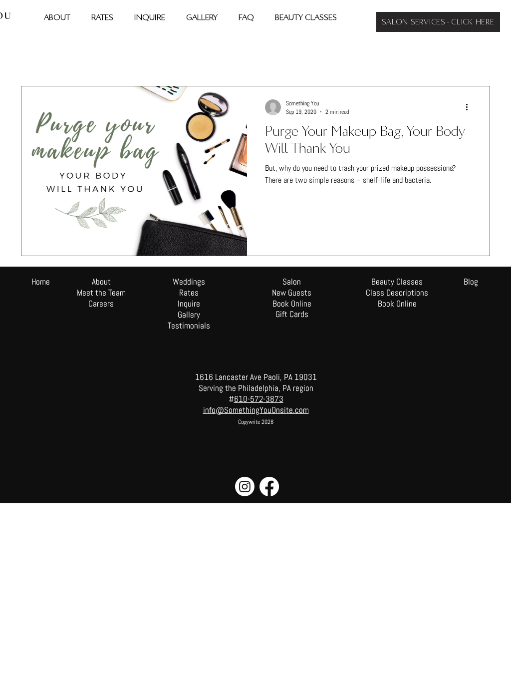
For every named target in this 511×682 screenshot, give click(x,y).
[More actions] (470, 107)
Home (40, 281)
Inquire (189, 303)
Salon (199, 56)
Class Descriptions (397, 292)
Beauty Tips (112, 56)
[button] (477, 57)
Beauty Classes (397, 281)
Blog (471, 281)
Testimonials (189, 325)
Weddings (159, 56)
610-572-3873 (258, 398)
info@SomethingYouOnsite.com (256, 409)
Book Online (397, 303)
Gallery (189, 314)
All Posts (32, 56)
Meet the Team (101, 292)
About (101, 281)
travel (70, 56)
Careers (101, 303)
